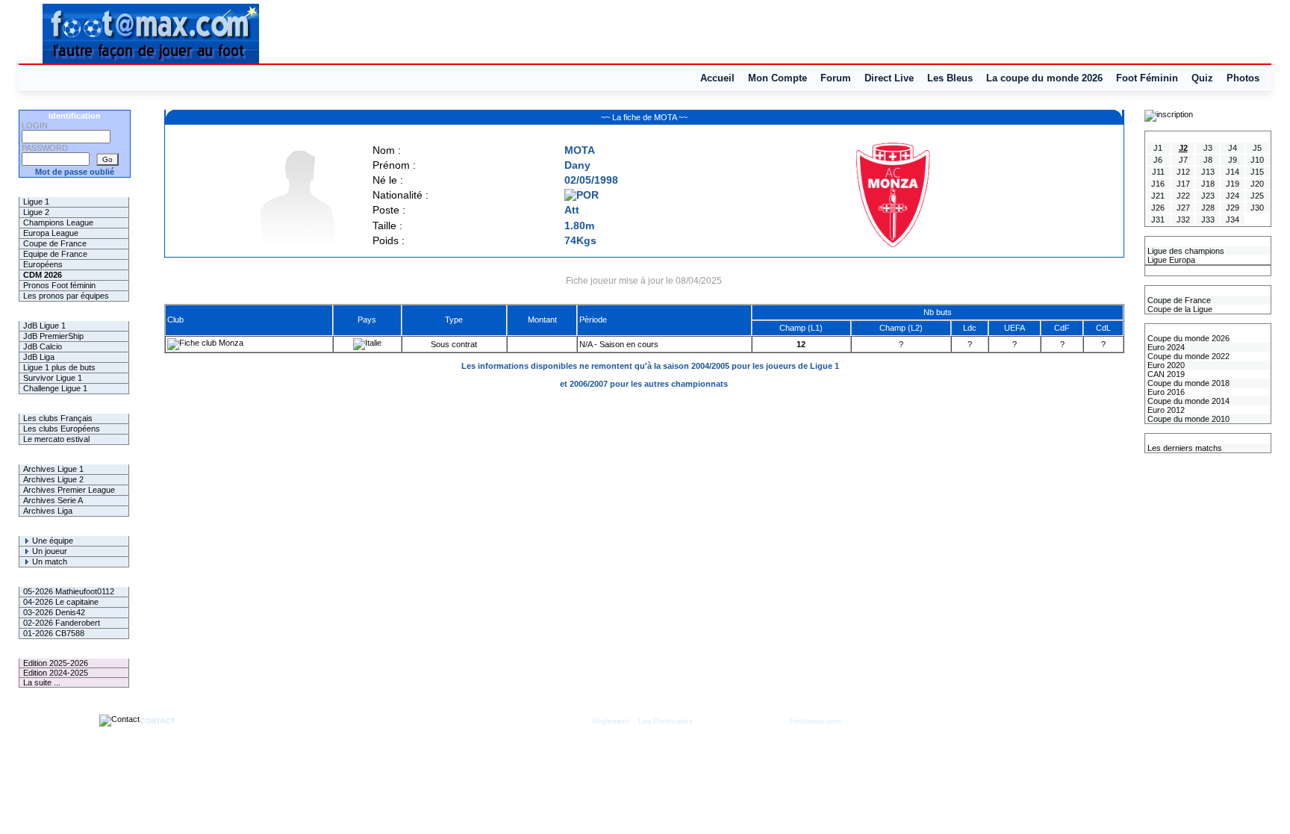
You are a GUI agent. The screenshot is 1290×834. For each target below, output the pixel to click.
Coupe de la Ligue (1178, 309)
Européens (43, 264)
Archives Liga (47, 510)
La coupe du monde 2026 (1044, 78)
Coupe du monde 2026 (1187, 338)
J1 (1157, 147)
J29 (1232, 207)
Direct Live (889, 78)
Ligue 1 (36, 201)
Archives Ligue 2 (53, 479)
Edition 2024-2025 (55, 672)
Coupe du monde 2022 (1187, 356)
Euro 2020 (1165, 365)
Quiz (1202, 78)
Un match (48, 561)
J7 (1183, 159)
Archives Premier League (69, 489)
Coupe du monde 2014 (1187, 400)
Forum (835, 78)
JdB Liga (38, 356)
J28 (1208, 207)
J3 (1207, 147)
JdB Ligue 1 (44, 325)
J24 (1232, 195)
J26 (1158, 207)
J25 (1257, 195)
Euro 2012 (1165, 409)
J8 (1207, 159)
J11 (1158, 171)
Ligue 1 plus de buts (59, 367)
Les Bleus (950, 78)
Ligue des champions (1184, 250)
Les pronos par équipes (66, 295)
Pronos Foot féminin (59, 285)
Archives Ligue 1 (53, 468)
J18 (1208, 183)
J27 (1183, 207)
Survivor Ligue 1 (52, 377)
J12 (1183, 171)
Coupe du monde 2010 (1187, 418)
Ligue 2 (36, 212)
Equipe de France (55, 253)
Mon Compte (777, 78)
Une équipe (51, 540)
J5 (1257, 147)
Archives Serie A (53, 500)
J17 (1183, 183)
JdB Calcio (42, 346)
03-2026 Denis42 (54, 612)
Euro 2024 (1165, 347)
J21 (1158, 195)
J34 (1232, 219)
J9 (1232, 159)
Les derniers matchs (1183, 448)
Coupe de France (55, 243)
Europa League (50, 232)
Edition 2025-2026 (55, 663)
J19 (1232, 183)
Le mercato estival (56, 439)
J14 (1232, 171)
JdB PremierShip (53, 336)
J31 (1158, 219)
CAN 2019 (1165, 374)
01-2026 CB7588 (53, 633)
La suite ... (41, 682)
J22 (1183, 195)
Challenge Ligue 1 (55, 388)
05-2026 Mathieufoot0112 (68, 591)
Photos (1243, 78)
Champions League (58, 222)
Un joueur (48, 551)
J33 (1208, 219)
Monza (229, 342)
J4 (1232, 147)
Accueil (717, 78)
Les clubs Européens (61, 428)
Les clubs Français (58, 418)
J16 (1158, 183)
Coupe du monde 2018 (1187, 383)
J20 (1257, 183)
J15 (1257, 171)
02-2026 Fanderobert (61, 622)
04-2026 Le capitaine (61, 601)
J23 (1208, 195)
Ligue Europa (1170, 259)
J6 (1157, 159)
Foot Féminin (1147, 78)
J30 (1257, 207)
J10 (1257, 159)
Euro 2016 (1165, 392)
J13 (1208, 171)
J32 (1183, 219)
